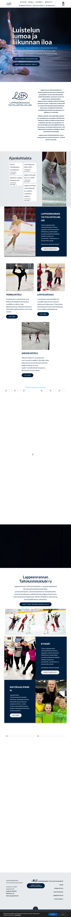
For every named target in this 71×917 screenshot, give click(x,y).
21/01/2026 (27, 198)
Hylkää (63, 914)
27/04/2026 (13, 172)
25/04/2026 (27, 169)
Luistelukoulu (58, 892)
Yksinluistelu (58, 888)
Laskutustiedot (11, 891)
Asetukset (18, 915)
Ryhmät (39, 2)
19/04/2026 (27, 180)
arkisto (48, 2)
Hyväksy (53, 914)
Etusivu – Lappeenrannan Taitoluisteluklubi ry (47, 881)
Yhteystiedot (39, 5)
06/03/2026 (13, 182)
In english (50, 5)
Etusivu (23, 2)
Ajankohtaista (25, 5)
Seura (30, 2)
